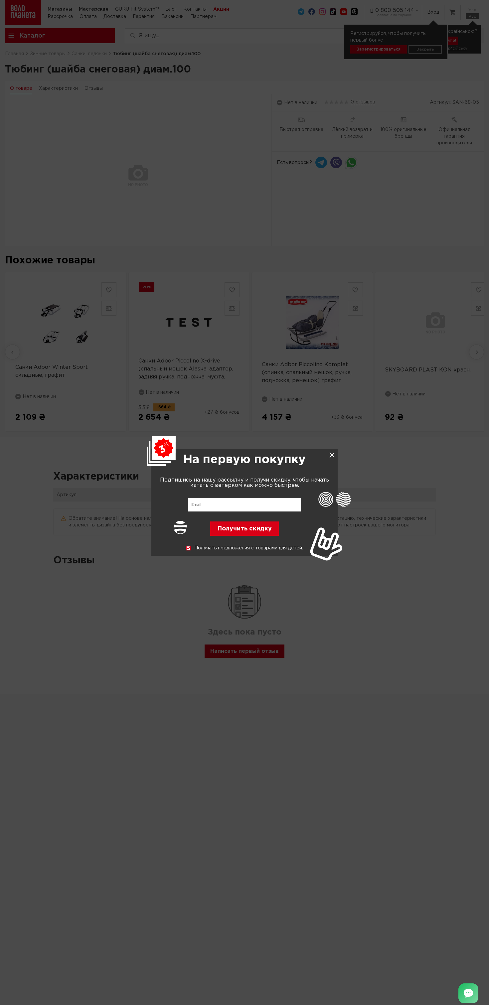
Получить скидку (244, 529)
